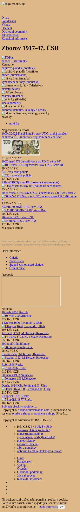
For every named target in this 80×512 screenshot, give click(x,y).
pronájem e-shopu (44, 413)
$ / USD (47, 426)
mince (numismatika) (14, 75)
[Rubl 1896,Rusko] (14, 368)
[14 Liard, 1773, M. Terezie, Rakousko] (27, 336)
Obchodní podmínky (14, 31)
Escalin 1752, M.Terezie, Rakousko (23, 354)
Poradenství (9, 21)
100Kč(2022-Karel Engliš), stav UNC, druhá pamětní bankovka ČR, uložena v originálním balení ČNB (34, 135)
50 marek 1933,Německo (17, 375)
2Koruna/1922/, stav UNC (18, 217)
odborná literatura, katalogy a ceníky (24, 109)
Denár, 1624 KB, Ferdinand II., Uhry (24, 385)
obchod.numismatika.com (33, 410)
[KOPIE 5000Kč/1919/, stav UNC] (24, 210)
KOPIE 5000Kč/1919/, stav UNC (22, 206)
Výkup (6, 24)
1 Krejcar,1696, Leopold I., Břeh (22, 322)
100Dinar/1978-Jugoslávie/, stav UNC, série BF (31, 161)
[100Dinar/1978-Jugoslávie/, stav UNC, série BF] (33, 165)
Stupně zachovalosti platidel (26, 264)
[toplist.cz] (8, 57)
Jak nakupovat (10, 35)
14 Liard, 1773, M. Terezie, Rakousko (25, 333)
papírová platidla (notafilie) (18, 68)
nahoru (6, 61)
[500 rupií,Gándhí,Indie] (17, 347)
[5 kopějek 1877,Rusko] (17, 399)
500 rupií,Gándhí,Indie (16, 343)
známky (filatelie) (12, 96)
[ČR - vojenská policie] (16, 175)
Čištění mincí (17, 268)
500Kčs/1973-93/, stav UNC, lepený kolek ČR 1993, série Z (39, 192)
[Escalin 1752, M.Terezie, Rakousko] (25, 357)
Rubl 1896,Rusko (12, 364)
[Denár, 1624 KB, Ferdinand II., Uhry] (26, 389)
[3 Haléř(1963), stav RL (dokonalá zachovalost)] (32, 185)
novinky (14, 123)
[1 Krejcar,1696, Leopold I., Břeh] (23, 326)
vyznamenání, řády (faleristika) (20, 82)
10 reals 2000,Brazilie (15, 312)
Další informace (48, 506)
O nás (5, 17)
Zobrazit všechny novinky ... (19, 406)
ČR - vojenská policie (15, 172)
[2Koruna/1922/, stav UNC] (19, 220)
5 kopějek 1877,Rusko (15, 396)
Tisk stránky (19, 61)
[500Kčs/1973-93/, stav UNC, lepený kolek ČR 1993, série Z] (40, 199)
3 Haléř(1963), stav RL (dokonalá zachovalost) (30, 182)
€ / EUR (36, 426)
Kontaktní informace (14, 38)
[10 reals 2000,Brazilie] (16, 315)
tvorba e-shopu (21, 413)
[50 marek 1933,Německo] (19, 378)
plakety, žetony (11, 89)
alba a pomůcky (11, 102)
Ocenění (7, 28)
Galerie (13, 257)
